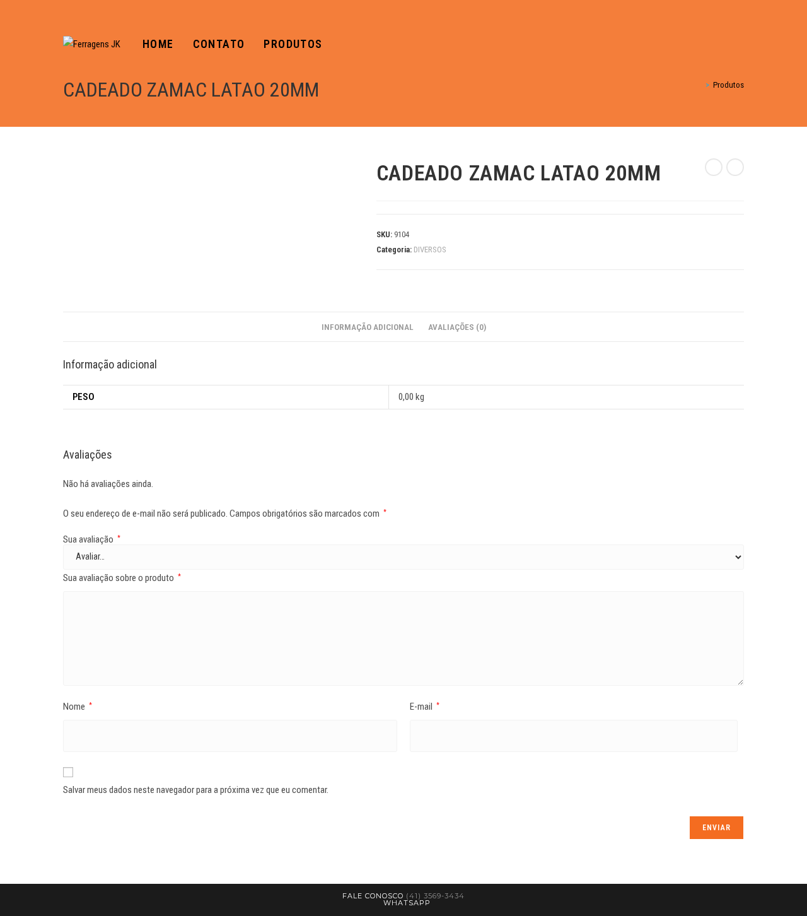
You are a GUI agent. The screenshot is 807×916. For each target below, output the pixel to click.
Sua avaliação (91, 539)
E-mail (424, 706)
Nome (77, 706)
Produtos (728, 85)
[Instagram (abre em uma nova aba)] (740, 44)
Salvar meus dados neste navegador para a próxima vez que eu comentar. (195, 790)
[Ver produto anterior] (714, 167)
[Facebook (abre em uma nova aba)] (722, 44)
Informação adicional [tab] (368, 327)
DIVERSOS (430, 249)
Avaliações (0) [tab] (457, 327)
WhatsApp (407, 902)
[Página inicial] (698, 85)
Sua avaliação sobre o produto (122, 578)
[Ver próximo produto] (735, 167)
